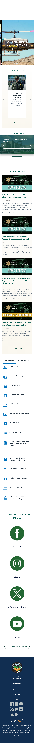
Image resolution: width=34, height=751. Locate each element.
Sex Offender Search (17, 468)
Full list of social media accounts (17, 646)
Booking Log (14, 366)
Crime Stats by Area (16, 394)
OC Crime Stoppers (16, 487)
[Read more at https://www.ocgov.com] (17, 667)
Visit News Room (17, 348)
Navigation (16, 683)
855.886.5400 (17, 678)
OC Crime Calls (14, 404)
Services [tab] (10, 360)
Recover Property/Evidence (19, 413)
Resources (16, 694)
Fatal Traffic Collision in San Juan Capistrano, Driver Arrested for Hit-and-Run (16, 281)
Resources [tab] (23, 360)
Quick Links (16, 689)
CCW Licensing (14, 385)
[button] (3, 99)
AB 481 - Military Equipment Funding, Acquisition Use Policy (19, 443)
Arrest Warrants (15, 432)
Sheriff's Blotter (15, 423)
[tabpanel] (17, 435)
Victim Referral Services (18, 478)
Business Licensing (16, 376)
